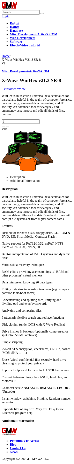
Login (5, 16)
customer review (13, 89)
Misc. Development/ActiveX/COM (25, 71)
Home (6, 56)
